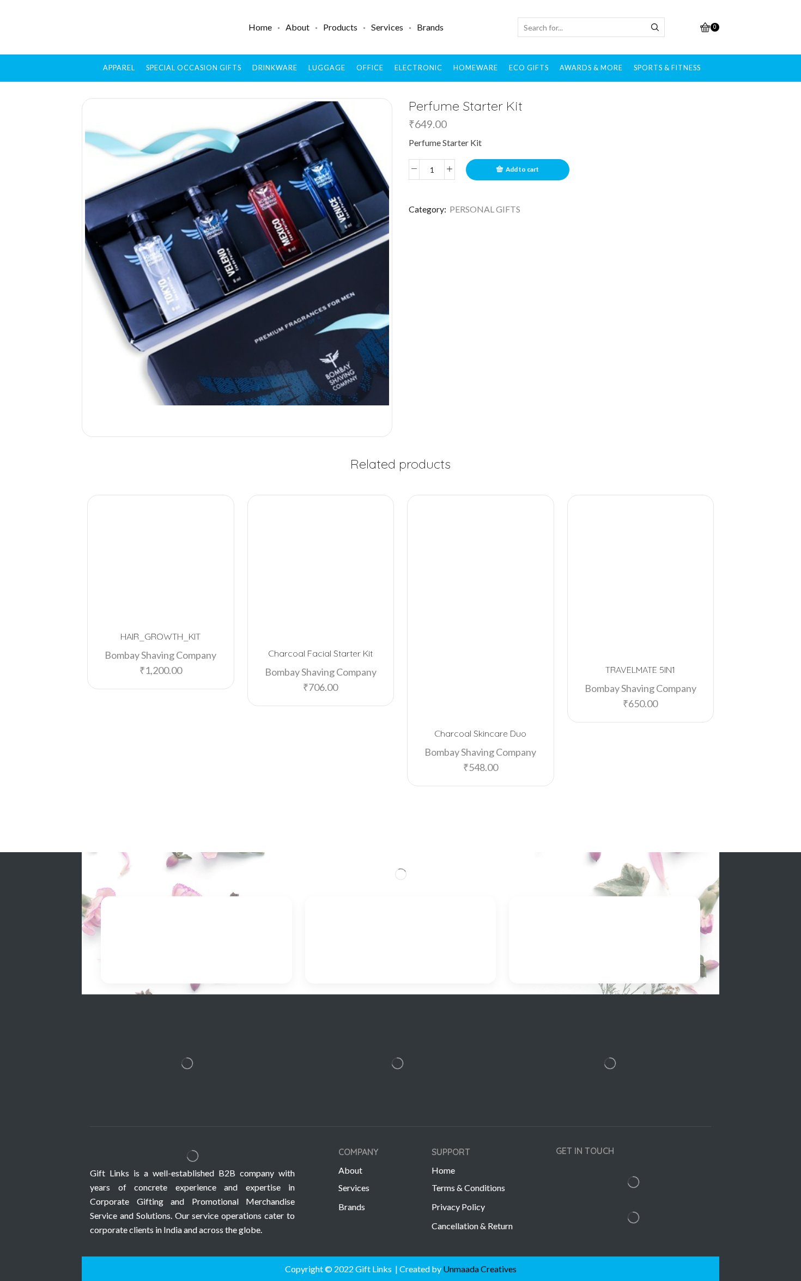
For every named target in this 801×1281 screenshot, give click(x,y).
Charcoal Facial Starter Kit (320, 653)
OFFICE (370, 68)
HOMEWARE (475, 68)
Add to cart (522, 169)
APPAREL (119, 68)
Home (260, 27)
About (298, 27)
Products (340, 27)
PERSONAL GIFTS (485, 209)
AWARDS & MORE (591, 68)
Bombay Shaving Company (160, 655)
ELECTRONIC (418, 68)
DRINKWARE (275, 68)
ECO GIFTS (529, 68)
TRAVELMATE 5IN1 (640, 669)
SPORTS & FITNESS (667, 68)
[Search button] (655, 27)
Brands (430, 27)
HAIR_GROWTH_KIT (160, 636)
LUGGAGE (326, 68)
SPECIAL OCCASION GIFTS (193, 68)
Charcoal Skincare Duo (480, 733)
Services (387, 27)
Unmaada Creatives (480, 1269)
